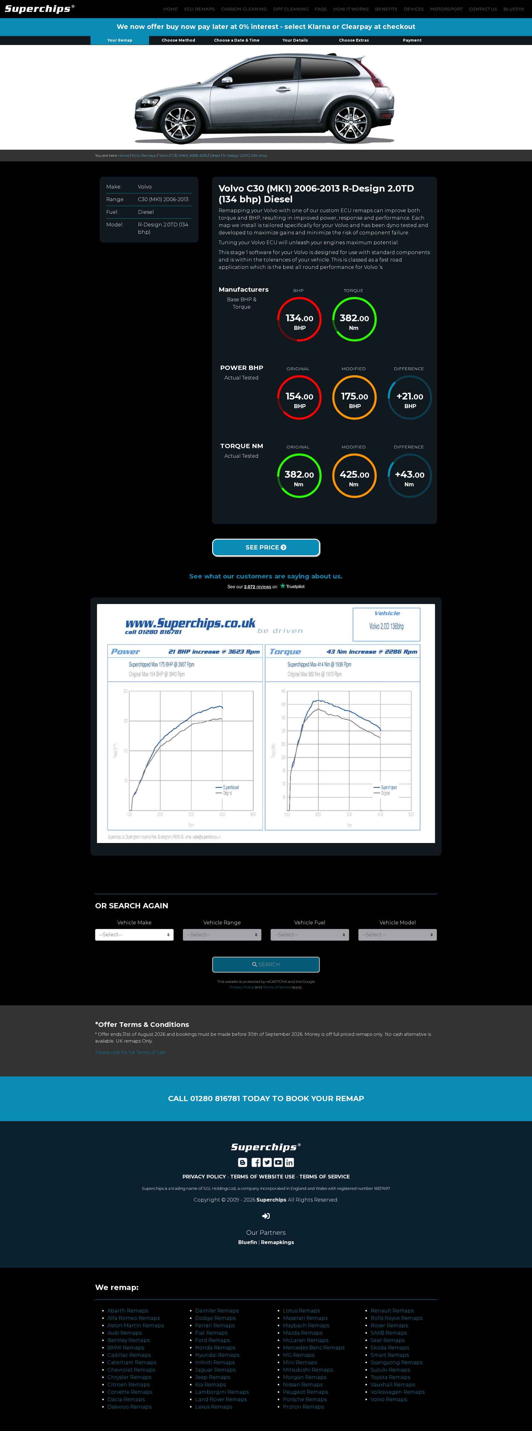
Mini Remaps (300, 1362)
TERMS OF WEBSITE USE (262, 1177)
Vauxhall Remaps (393, 1385)
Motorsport (446, 9)
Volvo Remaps (389, 1399)
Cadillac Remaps (129, 1355)
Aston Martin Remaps (135, 1325)
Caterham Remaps (131, 1362)
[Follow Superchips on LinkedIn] (289, 1164)
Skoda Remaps (390, 1348)
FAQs (321, 9)
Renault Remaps (392, 1311)
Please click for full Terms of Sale (130, 1052)
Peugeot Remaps (305, 1392)
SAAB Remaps (389, 1333)
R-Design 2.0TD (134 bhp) (245, 155)
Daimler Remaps (217, 1311)
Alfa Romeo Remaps (133, 1318)
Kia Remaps (210, 1385)
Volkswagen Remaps (398, 1392)
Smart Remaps (390, 1355)
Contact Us (483, 9)
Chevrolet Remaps (131, 1370)
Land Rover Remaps (221, 1399)
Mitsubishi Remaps (308, 1370)
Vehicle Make (134, 923)
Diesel (215, 155)
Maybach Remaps (306, 1325)
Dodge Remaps (215, 1318)
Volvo (163, 155)
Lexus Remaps (213, 1407)
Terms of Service (277, 987)
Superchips (272, 1200)
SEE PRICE (263, 547)
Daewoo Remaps (129, 1407)
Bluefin (513, 9)
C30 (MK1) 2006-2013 (189, 155)
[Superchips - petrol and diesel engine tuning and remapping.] (266, 1147)
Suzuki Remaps (390, 1370)
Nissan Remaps (303, 1385)
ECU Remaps (199, 9)
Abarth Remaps (127, 1311)
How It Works (351, 9)
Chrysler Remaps (129, 1377)
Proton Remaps (303, 1407)
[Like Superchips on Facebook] (256, 1164)
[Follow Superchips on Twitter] (267, 1164)
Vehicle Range (222, 923)
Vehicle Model (398, 923)
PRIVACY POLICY (204, 1177)
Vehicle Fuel (309, 923)
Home (170, 9)
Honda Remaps (215, 1348)
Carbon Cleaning (244, 9)
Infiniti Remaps (215, 1362)
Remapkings (277, 1242)
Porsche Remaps (305, 1399)
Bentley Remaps (128, 1340)
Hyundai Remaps (217, 1355)
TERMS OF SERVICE (324, 1177)
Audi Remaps (124, 1333)
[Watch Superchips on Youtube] (278, 1164)
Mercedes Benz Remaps (314, 1348)
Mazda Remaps (302, 1333)
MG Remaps (298, 1355)
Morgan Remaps (304, 1377)
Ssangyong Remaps (396, 1362)
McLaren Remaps (305, 1340)
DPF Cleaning (290, 9)
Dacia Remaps (126, 1399)
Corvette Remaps (129, 1392)
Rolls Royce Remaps (396, 1318)
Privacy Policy (242, 987)
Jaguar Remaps (215, 1370)
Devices (414, 9)
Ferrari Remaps (215, 1325)
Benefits (386, 9)
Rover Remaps (389, 1325)
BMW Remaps (125, 1348)
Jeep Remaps (212, 1377)
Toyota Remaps (390, 1377)
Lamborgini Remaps (222, 1392)
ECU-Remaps (144, 155)
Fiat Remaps (211, 1333)
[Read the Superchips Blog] (242, 1164)
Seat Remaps (388, 1340)
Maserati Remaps (305, 1318)
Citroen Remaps (128, 1385)
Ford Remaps (212, 1340)
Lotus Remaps (301, 1311)
